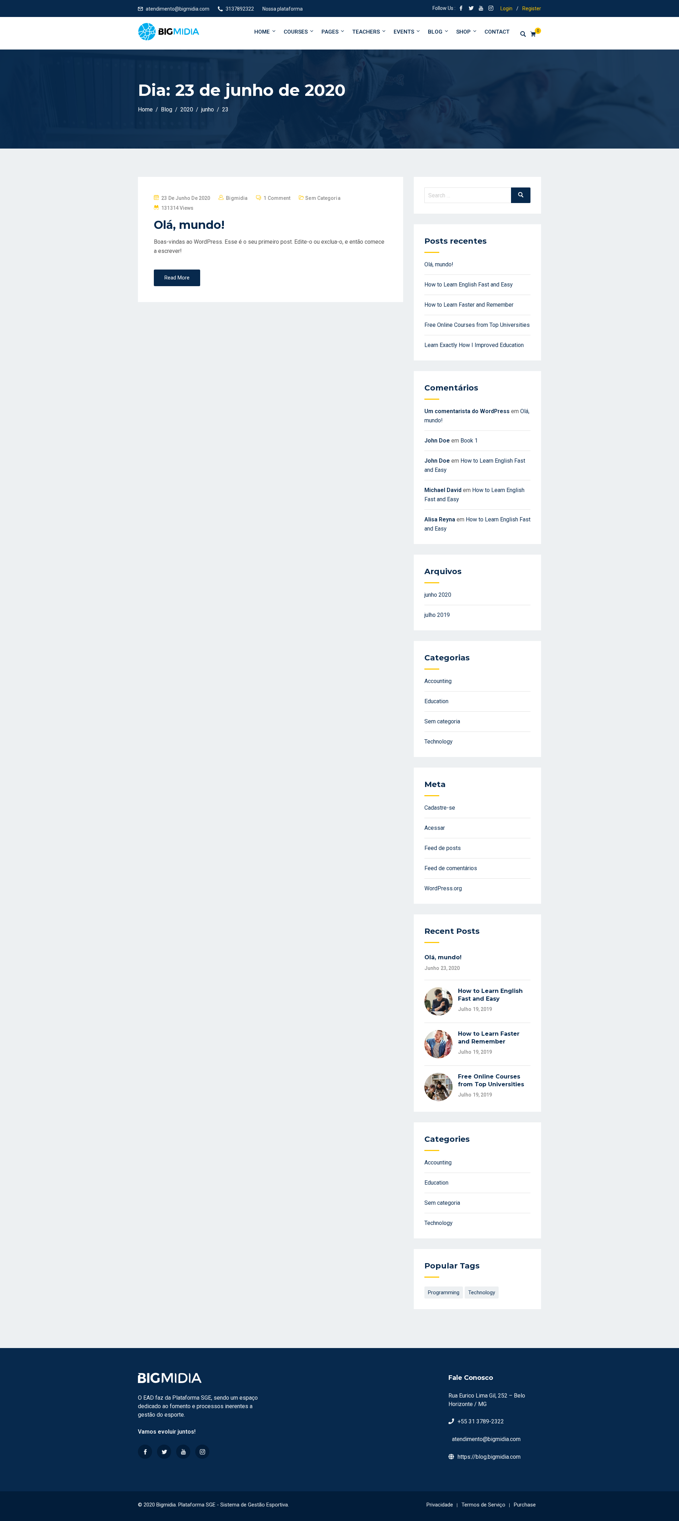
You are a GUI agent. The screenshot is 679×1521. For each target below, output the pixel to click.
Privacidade (439, 1505)
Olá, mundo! (189, 225)
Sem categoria (322, 198)
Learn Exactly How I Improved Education (474, 345)
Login (506, 8)
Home (262, 32)
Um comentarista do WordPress (467, 411)
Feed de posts (442, 848)
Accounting (438, 681)
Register (531, 8)
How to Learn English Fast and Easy (468, 284)
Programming (443, 1292)
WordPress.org (443, 888)
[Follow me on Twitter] (471, 9)
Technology (438, 741)
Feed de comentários (450, 868)
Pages (329, 32)
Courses (296, 32)
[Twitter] (164, 1452)
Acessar (434, 828)
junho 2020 (437, 594)
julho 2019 (437, 615)
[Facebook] (145, 1452)
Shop (463, 32)
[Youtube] (183, 1452)
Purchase (525, 1505)
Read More (177, 277)
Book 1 (469, 440)
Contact (497, 32)
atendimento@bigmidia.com (177, 9)
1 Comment (276, 198)
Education (436, 701)
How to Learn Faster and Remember (468, 304)
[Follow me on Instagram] (490, 9)
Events (404, 32)
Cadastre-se (439, 807)
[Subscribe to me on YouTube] (480, 9)
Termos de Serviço (483, 1505)
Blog (435, 32)
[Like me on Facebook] (461, 9)
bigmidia (237, 198)
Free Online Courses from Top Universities (477, 325)
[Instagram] (202, 1452)
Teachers (366, 32)
